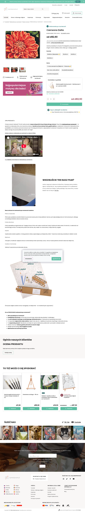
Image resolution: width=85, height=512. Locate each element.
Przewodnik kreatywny (69, 489)
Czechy (7, 485)
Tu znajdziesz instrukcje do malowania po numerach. (18, 159)
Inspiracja (33, 492)
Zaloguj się (55, 13)
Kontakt (71, 5)
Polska (7, 489)
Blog (65, 491)
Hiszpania (18, 492)
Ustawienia (28, 259)
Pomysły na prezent (35, 498)
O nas (66, 5)
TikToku (56, 190)
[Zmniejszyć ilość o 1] (48, 99)
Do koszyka (65, 104)
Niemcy (7, 492)
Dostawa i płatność (54, 93)
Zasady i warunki (51, 488)
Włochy (17, 489)
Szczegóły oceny (65, 33)
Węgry (17, 485)
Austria (17, 494)
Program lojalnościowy (53, 496)
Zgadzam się (56, 259)
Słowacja (8, 487)
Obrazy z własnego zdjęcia (37, 490)
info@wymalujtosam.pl (40, 479)
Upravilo (77, 510)
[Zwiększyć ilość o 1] (53, 99)
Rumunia (18, 487)
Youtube (77, 422)
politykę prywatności (42, 461)
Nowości (33, 496)
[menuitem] (6, 17)
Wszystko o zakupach (57, 5)
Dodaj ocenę (8, 352)
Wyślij (42, 466)
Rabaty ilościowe (51, 494)
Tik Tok (66, 422)
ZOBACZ (78, 1)
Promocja (33, 494)
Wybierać (13, 408)
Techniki (33, 488)
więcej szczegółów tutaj (57, 42)
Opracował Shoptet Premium (66, 510)
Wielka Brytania (9, 494)
